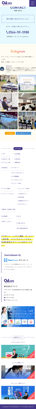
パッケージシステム (8, 193)
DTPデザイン (22, 204)
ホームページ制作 (23, 188)
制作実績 (21, 197)
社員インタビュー (7, 221)
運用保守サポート (23, 201)
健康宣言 (17, 162)
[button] (18, 19)
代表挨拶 (17, 159)
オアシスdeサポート (18, 173)
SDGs (19, 216)
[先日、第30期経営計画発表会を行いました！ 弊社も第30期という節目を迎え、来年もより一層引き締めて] (9, 102)
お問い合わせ (21, 223)
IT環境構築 (15, 176)
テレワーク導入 (16, 183)
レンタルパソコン (17, 180)
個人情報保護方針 (22, 228)
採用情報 (4, 216)
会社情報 (17, 154)
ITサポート (15, 167)
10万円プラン (22, 193)
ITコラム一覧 (6, 162)
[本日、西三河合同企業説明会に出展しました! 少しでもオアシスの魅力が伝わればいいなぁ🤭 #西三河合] (27, 120)
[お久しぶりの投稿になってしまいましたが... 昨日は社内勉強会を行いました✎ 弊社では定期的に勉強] (27, 102)
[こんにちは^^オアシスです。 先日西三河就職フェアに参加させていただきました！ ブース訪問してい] (9, 83)
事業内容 (4, 167)
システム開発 (6, 188)
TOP (3, 154)
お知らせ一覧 (6, 159)
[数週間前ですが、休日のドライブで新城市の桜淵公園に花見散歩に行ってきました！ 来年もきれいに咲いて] (9, 120)
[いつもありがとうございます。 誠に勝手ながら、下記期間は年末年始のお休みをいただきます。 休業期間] (27, 83)
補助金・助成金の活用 (8, 209)
